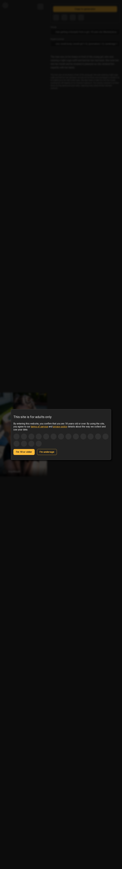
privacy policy (60, 426)
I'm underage (47, 452)
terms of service (39, 426)
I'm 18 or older (24, 452)
